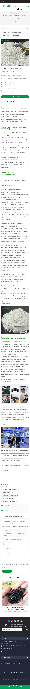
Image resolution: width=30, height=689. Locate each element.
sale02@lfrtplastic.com (7, 648)
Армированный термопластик (8, 498)
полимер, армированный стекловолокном (10, 661)
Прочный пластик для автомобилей (9, 501)
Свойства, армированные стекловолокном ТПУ (11, 663)
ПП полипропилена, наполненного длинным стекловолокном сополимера (15, 608)
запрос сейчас (15, 96)
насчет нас (14, 672)
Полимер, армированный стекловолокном (10, 486)
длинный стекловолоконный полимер (17, 15)
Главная (5, 15)
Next (28, 577)
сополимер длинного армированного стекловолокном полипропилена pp (15, 17)
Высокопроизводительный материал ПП (10, 489)
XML (21, 677)
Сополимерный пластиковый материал (10, 495)
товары (22, 672)
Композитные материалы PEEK (8, 666)
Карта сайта (9, 677)
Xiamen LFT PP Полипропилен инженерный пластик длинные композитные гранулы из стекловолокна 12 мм (12, 507)
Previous (25, 577)
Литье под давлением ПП (7, 492)
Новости (7, 674)
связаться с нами (18, 674)
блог (16, 677)
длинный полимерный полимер (10, 35)
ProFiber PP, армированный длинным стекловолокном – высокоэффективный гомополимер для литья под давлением (12, 511)
